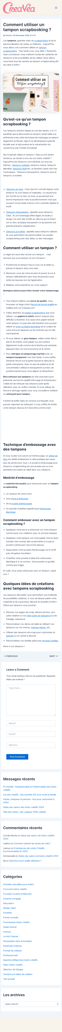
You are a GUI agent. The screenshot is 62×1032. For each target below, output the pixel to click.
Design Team (9, 908)
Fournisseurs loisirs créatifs (16, 922)
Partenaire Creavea (12, 946)
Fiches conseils (10, 917)
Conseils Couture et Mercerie (17, 894)
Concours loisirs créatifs (15, 889)
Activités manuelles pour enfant (18, 884)
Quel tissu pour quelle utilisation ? (25, 860)
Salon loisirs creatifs (13, 964)
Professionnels (10, 955)
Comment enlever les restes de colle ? (32, 843)
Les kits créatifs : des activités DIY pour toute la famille (29, 794)
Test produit (9, 979)
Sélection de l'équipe (13, 969)
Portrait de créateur (12, 950)
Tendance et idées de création (18, 974)
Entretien (7, 912)
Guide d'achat (10, 927)
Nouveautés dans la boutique (17, 941)
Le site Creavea (10, 936)
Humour (7, 931)
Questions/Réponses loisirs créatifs (20, 960)
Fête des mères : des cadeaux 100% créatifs (24, 812)
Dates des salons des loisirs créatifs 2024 (23, 807)
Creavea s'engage (12, 898)
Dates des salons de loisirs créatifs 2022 (38, 856)
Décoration (8, 903)
